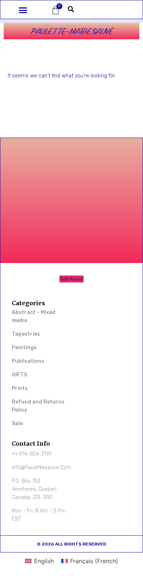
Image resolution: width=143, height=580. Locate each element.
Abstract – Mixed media (33, 316)
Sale (17, 423)
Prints (20, 388)
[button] (23, 10)
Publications (28, 361)
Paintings (24, 347)
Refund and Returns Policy (38, 406)
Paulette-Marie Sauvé (71, 31)
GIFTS (19, 375)
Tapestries (26, 334)
